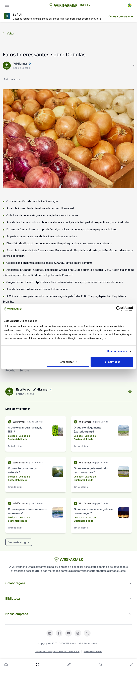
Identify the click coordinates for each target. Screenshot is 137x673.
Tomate (24, 370)
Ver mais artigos (18, 542)
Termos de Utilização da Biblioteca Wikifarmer (57, 651)
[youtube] (68, 633)
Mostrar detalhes (117, 351)
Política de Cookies (93, 651)
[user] (131, 664)
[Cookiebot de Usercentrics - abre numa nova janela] (118, 308)
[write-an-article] (69, 664)
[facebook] (59, 633)
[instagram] (78, 633)
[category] (37, 664)
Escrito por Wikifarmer (32, 389)
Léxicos (12, 435)
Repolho (10, 370)
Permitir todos (111, 361)
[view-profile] (130, 391)
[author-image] (9, 392)
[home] (6, 664)
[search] (100, 664)
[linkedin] (49, 633)
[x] (87, 633)
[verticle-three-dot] (133, 66)
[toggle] (7, 5)
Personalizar (66, 361)
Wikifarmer (20, 63)
